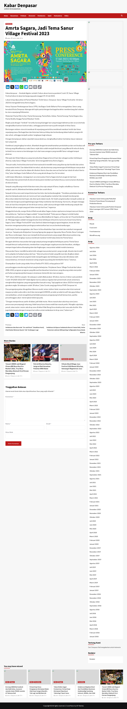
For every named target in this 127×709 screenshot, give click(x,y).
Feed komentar (95, 231)
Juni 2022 (93, 440)
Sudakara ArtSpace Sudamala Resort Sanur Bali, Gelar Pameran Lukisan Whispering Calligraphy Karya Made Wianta (65, 328)
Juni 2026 (93, 255)
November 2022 (95, 421)
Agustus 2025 (94, 294)
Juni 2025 (93, 301)
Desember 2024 (95, 324)
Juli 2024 (93, 344)
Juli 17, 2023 (16, 38)
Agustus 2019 (94, 563)
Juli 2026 (93, 251)
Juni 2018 (93, 617)
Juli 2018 (93, 613)
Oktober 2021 (94, 471)
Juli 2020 (93, 521)
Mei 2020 (93, 529)
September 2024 (95, 336)
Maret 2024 (94, 359)
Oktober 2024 (94, 332)
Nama (8, 424)
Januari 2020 (94, 544)
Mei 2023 (93, 398)
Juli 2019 (93, 567)
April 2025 (93, 309)
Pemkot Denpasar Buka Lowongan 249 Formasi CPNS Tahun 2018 (105, 209)
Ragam (12, 682)
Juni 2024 (93, 348)
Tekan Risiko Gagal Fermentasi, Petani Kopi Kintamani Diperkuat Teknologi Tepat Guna (105, 168)
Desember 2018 (95, 594)
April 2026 (93, 263)
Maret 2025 (94, 313)
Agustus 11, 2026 (43, 371)
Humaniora (58, 16)
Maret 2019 (94, 582)
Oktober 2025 (94, 286)
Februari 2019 (94, 586)
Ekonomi (32, 16)
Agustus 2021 (94, 479)
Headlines (36, 357)
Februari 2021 (94, 502)
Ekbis (7, 359)
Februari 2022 (94, 455)
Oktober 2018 (94, 602)
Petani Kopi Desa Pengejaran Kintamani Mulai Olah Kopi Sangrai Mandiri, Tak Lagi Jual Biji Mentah (105, 160)
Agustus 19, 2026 (64, 695)
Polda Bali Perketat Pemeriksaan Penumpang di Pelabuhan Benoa (103, 201)
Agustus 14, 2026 (88, 695)
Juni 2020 (93, 525)
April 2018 (93, 625)
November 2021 (95, 467)
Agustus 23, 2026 (15, 695)
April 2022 (93, 448)
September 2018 (95, 606)
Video (66, 16)
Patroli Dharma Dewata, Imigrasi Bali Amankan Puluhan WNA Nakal (42, 366)
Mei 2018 (93, 621)
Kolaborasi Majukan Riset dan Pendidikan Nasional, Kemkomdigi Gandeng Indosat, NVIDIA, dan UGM (104, 175)
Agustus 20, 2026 (40, 695)
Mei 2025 (93, 305)
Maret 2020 (94, 536)
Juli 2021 (93, 482)
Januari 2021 (94, 505)
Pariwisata (41, 16)
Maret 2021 (94, 498)
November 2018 (95, 598)
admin (9, 38)
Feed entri (93, 227)
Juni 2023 (93, 394)
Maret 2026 (94, 267)
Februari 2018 (94, 633)
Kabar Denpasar (20, 5)
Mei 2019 (93, 575)
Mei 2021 (93, 490)
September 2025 (95, 290)
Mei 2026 (93, 259)
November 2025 (95, 282)
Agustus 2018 (94, 609)
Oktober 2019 (94, 556)
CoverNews (70, 706)
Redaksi (92, 659)
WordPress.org (95, 235)
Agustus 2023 (94, 386)
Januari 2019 (94, 590)
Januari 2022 (94, 459)
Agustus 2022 (94, 432)
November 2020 (95, 513)
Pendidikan (38, 682)
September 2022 (95, 428)
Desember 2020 (95, 509)
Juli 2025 (93, 298)
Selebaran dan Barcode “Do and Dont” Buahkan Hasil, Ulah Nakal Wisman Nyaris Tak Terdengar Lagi (24, 327)
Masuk (92, 224)
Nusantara (14, 16)
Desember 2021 (95, 463)
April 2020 (93, 532)
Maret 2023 (94, 405)
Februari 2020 (94, 540)
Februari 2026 (94, 271)
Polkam (23, 16)
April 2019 (93, 579)
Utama (41, 359)
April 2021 (93, 494)
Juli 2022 (93, 436)
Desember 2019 (95, 548)
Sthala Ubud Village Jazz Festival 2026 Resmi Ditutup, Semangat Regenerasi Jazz (72, 366)
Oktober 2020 (94, 517)
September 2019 (95, 559)
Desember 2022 (95, 417)
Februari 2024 (94, 363)
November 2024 (95, 328)
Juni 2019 (93, 571)
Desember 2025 (95, 278)
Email (48, 424)
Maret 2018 (94, 629)
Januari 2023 (94, 413)
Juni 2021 (93, 486)
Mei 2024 (93, 351)
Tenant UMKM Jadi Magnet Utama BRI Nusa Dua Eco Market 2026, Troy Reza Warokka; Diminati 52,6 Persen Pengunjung (17, 368)
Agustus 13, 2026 (15, 376)
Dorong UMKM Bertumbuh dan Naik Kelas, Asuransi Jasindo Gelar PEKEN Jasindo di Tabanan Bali (104, 152)
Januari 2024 (94, 367)
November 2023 (95, 375)
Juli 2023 (93, 390)
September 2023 (95, 382)
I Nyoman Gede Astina (97, 199)
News (6, 16)
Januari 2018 (94, 636)
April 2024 (93, 355)
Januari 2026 (94, 274)
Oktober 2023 (94, 378)
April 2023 (93, 401)
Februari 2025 (94, 317)
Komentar (9, 397)
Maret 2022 (94, 452)
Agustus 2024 (94, 340)
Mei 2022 (93, 444)
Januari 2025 (94, 321)
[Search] (122, 15)
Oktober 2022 (94, 425)
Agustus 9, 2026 (71, 371)
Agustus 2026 (94, 247)
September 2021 (95, 475)
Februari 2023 (94, 409)
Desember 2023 (95, 371)
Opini (49, 16)
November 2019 (95, 552)
